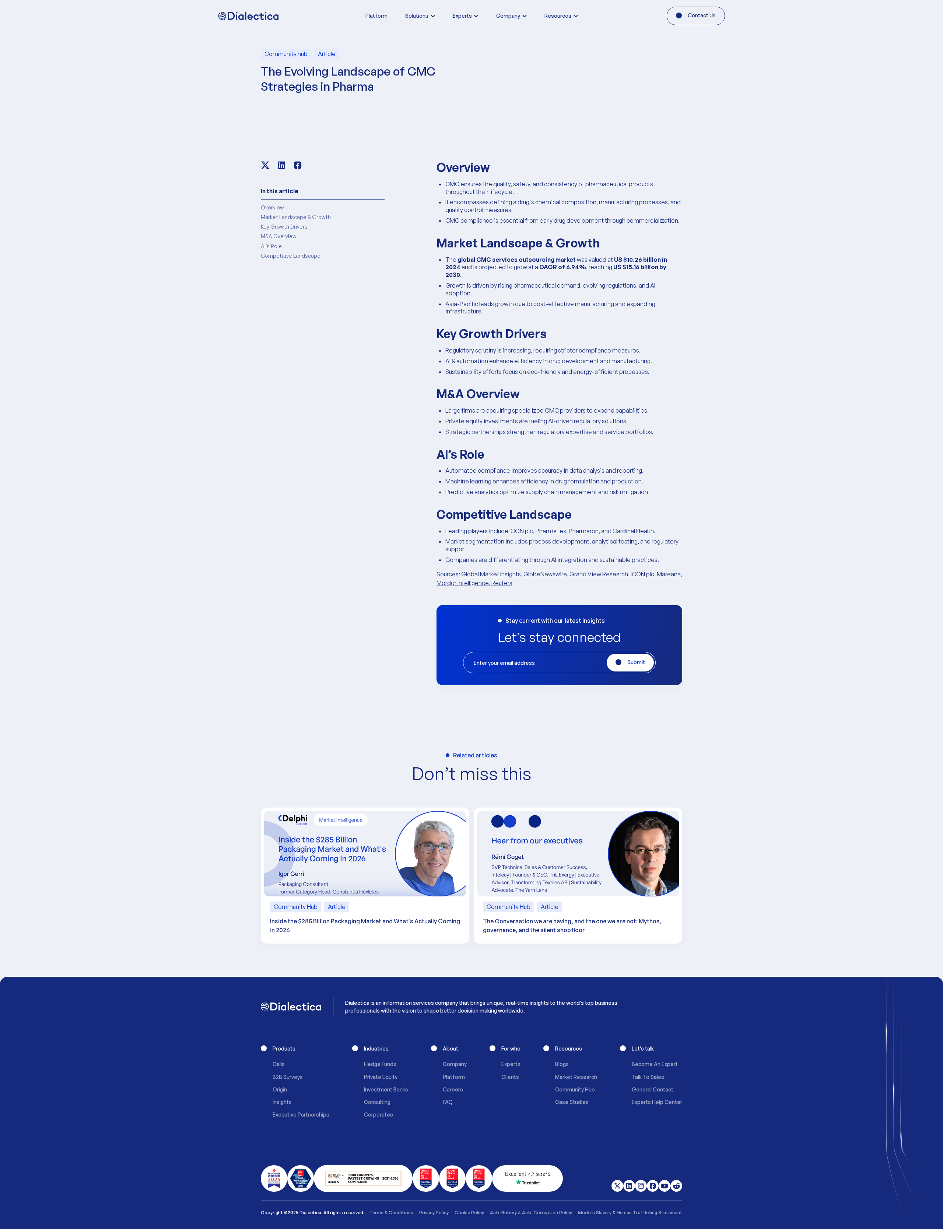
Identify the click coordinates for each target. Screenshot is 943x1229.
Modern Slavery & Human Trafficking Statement (630, 1212)
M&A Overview (279, 236)
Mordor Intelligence (463, 583)
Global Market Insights (491, 574)
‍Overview (272, 207)
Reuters (501, 583)
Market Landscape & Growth (296, 217)
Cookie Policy (469, 1212)
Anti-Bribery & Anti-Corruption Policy (531, 1212)
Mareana (669, 574)
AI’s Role (271, 246)
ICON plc (642, 574)
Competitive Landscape (290, 256)
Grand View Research (598, 574)
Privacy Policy (434, 1212)
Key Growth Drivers (284, 226)
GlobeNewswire (545, 574)
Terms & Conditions (391, 1212)
